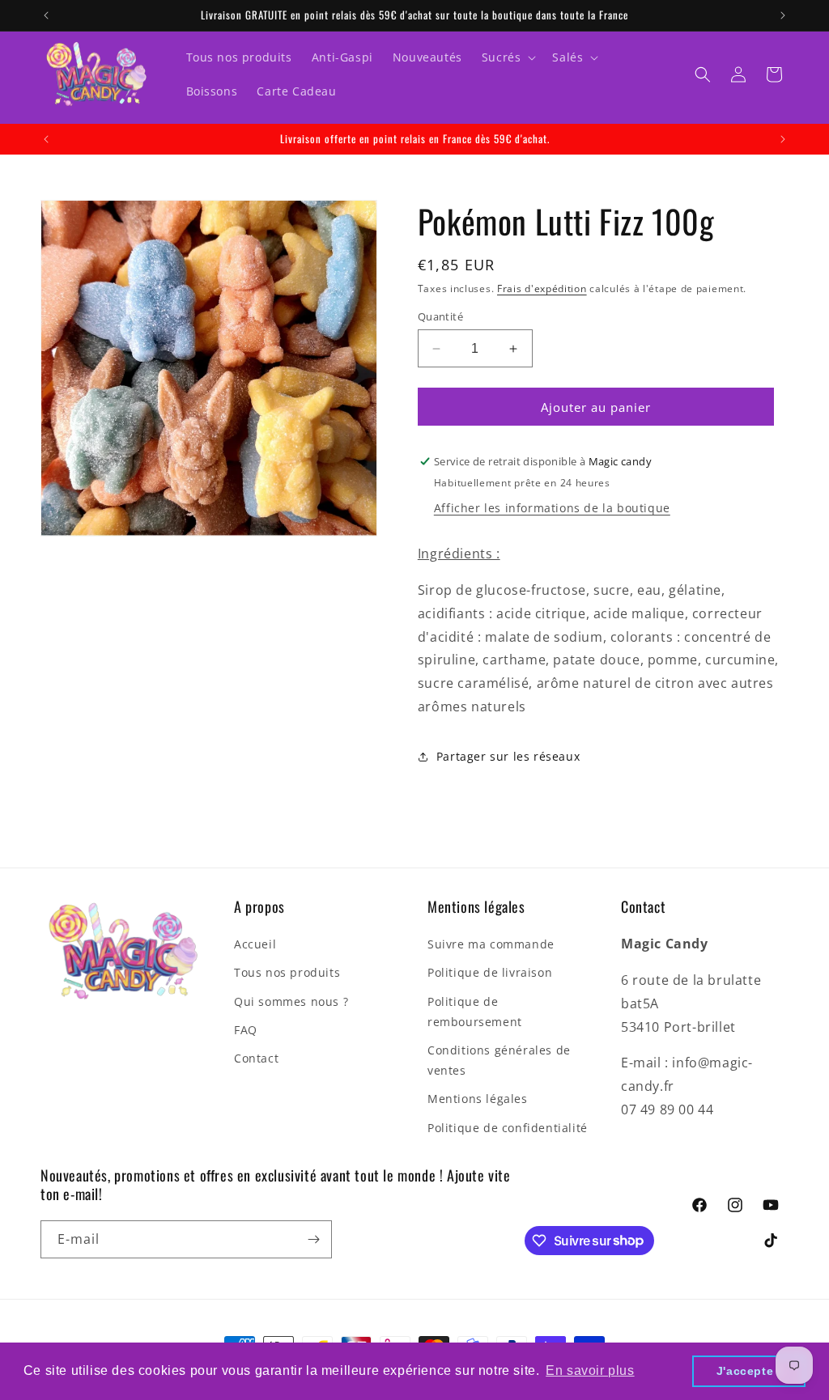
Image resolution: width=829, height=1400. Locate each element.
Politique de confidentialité (507, 1127)
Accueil (255, 944)
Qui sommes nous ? (291, 1001)
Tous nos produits (287, 972)
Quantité (440, 316)
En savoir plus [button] (590, 1370)
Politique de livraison (489, 972)
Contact (256, 1058)
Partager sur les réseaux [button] (508, 756)
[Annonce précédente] (46, 15)
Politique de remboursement (474, 1011)
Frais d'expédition (542, 288)
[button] (507, 57)
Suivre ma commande (491, 944)
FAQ (245, 1029)
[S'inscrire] (313, 1239)
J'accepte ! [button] (749, 1370)
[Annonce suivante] (783, 15)
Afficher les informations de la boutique (552, 507)
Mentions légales (477, 1098)
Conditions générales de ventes (499, 1060)
